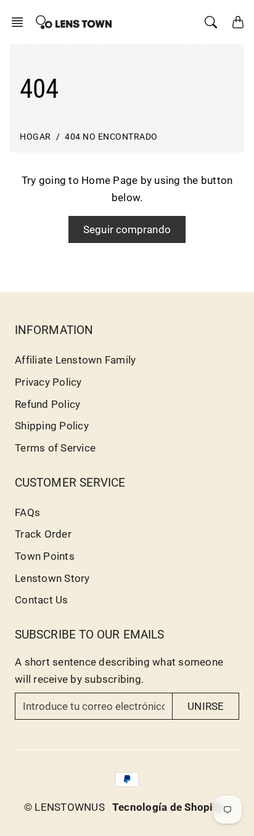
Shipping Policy (52, 426)
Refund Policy (47, 404)
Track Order (43, 534)
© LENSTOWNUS (64, 807)
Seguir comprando (127, 229)
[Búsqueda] (210, 22)
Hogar (35, 137)
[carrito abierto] (238, 22)
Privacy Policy (48, 382)
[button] (21, 22)
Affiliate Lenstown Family (75, 360)
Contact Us (41, 600)
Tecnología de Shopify (167, 807)
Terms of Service (55, 448)
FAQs (27, 512)
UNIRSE (205, 706)
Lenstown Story (52, 578)
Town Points (45, 556)
